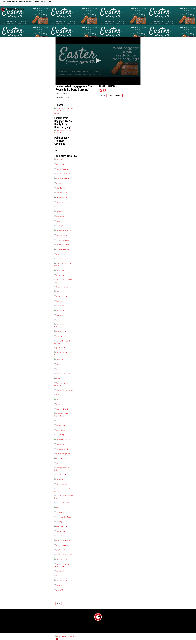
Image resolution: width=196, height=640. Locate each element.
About (14, 1)
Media (36, 1)
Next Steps (6, 1)
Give (50, 1)
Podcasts (43, 1)
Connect (21, 1)
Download (118, 95)
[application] (98, 61)
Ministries (29, 1)
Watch (103, 95)
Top (57, 639)
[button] (98, 60)
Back (58, 603)
